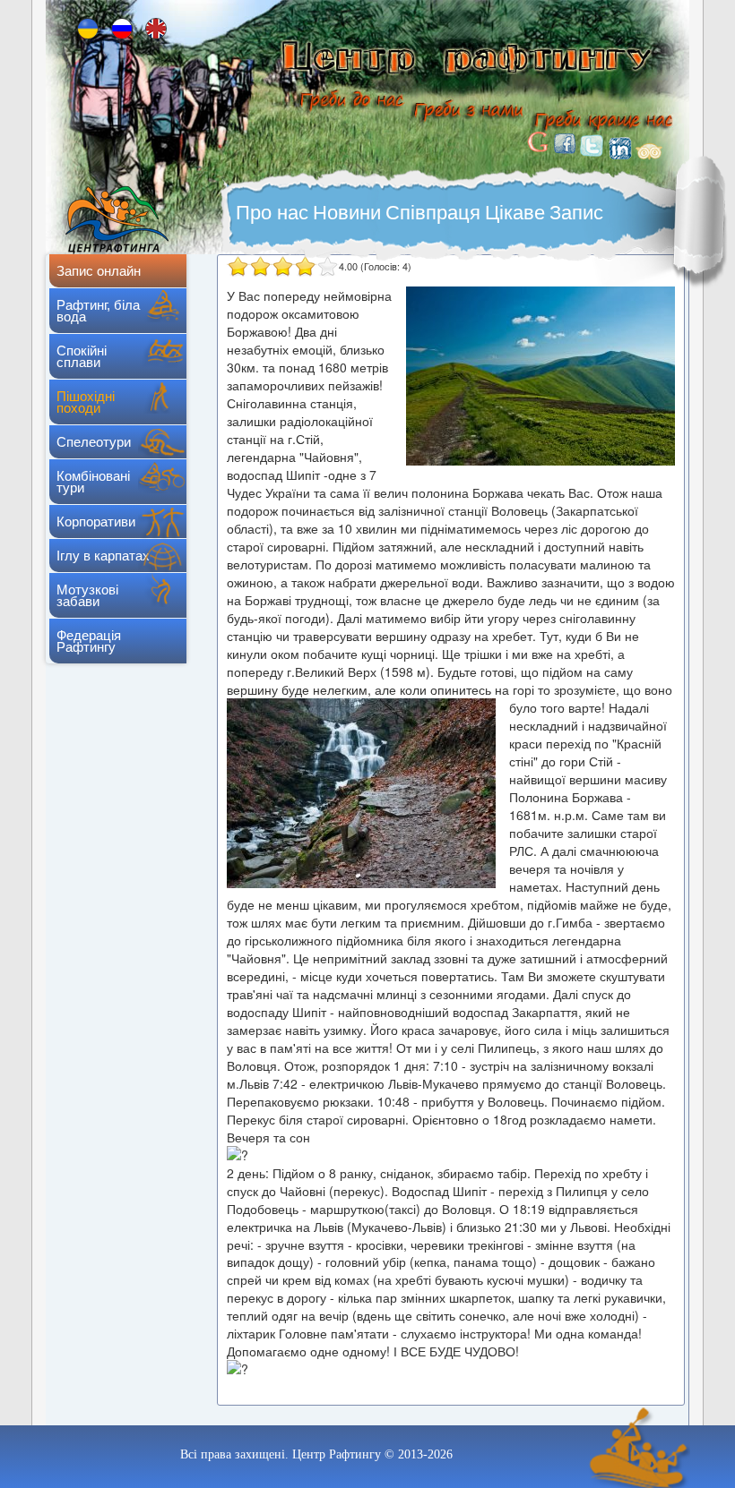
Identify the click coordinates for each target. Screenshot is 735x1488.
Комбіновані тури (93, 481)
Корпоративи (95, 521)
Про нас (272, 212)
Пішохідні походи (85, 402)
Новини (347, 212)
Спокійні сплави (81, 356)
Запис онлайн (98, 270)
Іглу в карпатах (103, 555)
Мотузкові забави (87, 595)
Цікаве (515, 212)
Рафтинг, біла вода (98, 310)
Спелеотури (93, 441)
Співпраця (432, 212)
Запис (576, 212)
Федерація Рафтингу (88, 641)
